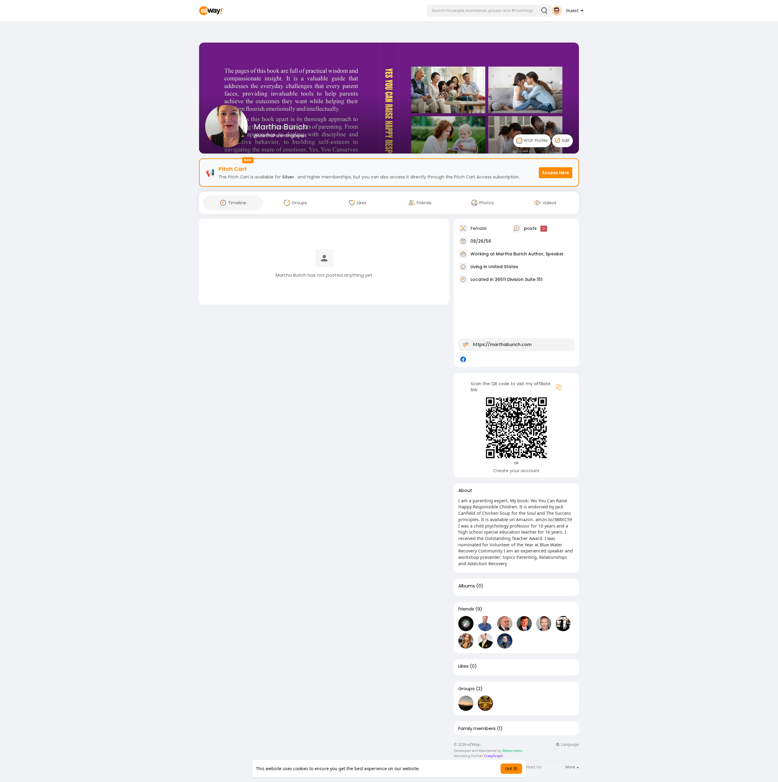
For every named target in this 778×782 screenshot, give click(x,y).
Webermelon (512, 750)
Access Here (555, 173)
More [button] (570, 767)
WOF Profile (535, 140)
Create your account (516, 471)
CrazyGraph (493, 755)
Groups (466, 688)
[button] (489, 11)
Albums (466, 585)
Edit (565, 140)
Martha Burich (281, 127)
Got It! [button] (511, 768)
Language (569, 744)
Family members (477, 728)
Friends (466, 609)
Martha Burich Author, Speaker (530, 254)
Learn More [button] (432, 768)
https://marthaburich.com (502, 344)
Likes (463, 666)
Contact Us (531, 767)
